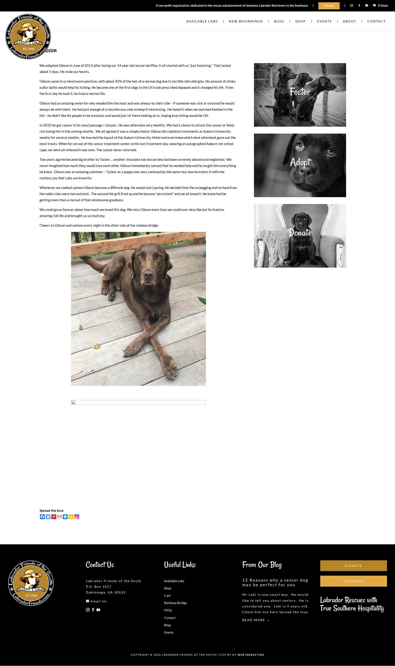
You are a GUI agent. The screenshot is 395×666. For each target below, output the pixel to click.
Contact (170, 618)
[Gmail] (59, 516)
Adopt (300, 162)
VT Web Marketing (248, 654)
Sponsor (353, 581)
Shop (167, 588)
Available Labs (174, 581)
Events (168, 632)
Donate (329, 5)
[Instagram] (76, 516)
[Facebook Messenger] (65, 516)
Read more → (256, 620)
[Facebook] (42, 516)
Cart (167, 595)
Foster (300, 91)
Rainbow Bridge (175, 603)
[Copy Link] (71, 516)
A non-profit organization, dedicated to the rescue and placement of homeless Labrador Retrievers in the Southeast (232, 5)
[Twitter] (48, 516)
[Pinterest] (53, 516)
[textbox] (139, 231)
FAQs (168, 610)
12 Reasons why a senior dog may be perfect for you (275, 582)
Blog (167, 625)
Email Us (96, 601)
